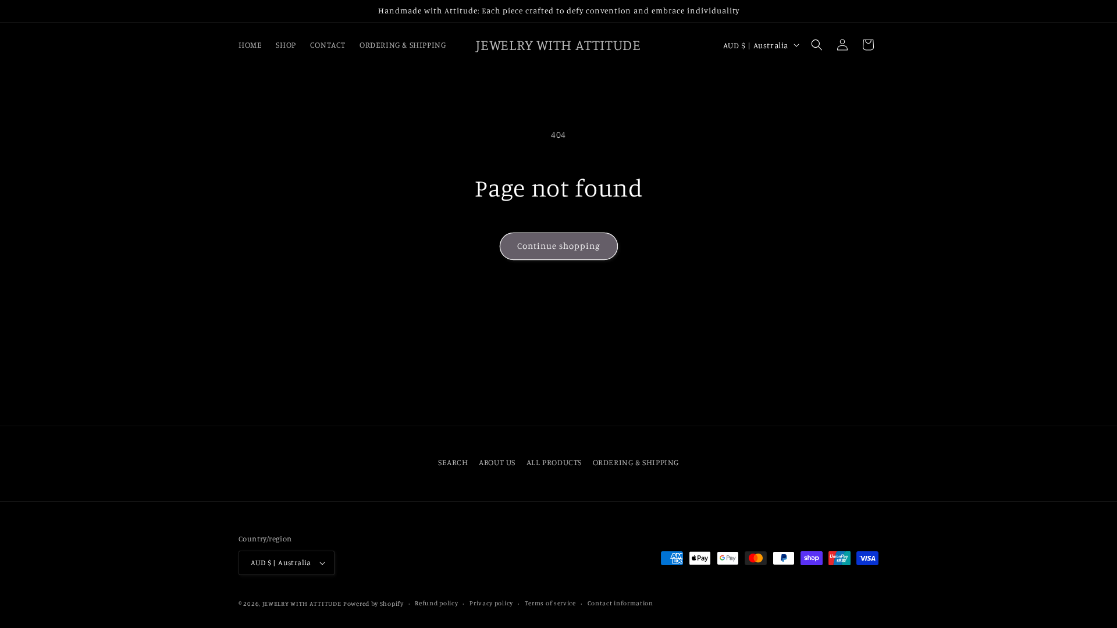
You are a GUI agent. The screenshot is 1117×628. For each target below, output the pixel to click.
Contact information (620, 603)
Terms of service (550, 603)
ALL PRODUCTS (554, 462)
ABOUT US (497, 462)
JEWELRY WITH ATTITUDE (301, 604)
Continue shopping (558, 245)
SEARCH (453, 462)
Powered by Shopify (373, 604)
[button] (817, 45)
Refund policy (436, 603)
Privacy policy (491, 603)
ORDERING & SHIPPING (636, 462)
